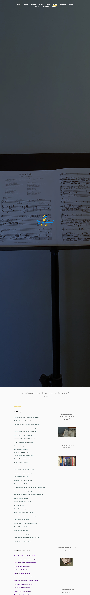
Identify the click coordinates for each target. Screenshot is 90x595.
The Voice (33, 4)
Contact (71, 4)
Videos (53, 6)
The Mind (48, 4)
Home (18, 4)
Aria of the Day (45, 6)
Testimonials (63, 4)
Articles (55, 4)
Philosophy (25, 4)
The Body (41, 4)
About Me (36, 6)
